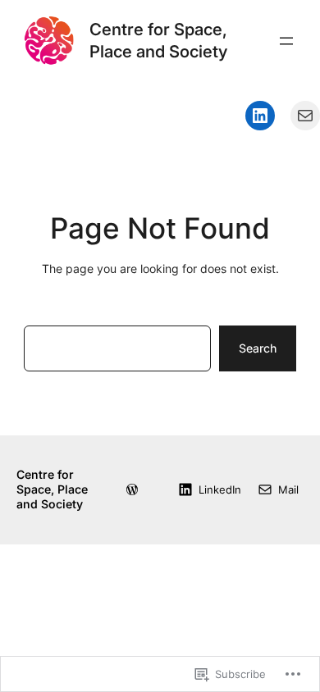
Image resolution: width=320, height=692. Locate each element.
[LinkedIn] (260, 115)
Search (258, 348)
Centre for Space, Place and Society (158, 40)
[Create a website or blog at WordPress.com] (132, 490)
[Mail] (305, 115)
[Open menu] (286, 41)
